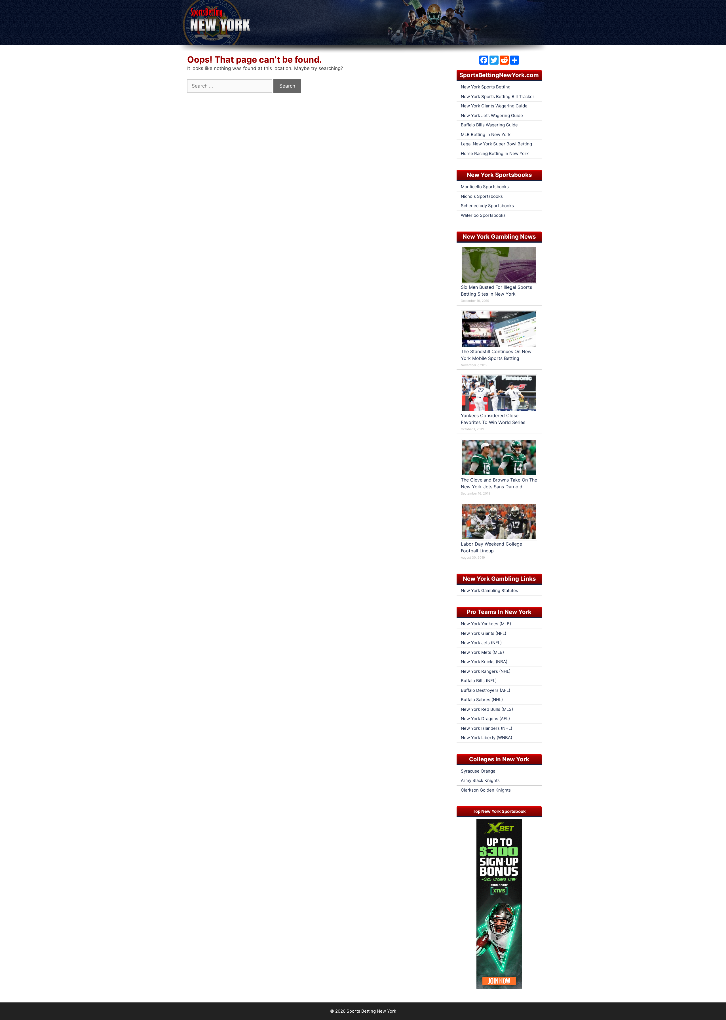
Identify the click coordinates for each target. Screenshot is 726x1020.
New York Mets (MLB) (482, 652)
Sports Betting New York (371, 1011)
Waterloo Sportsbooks (483, 215)
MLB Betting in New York (485, 134)
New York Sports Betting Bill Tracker (497, 96)
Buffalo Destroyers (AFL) (485, 690)
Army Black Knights (480, 780)
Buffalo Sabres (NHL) (482, 699)
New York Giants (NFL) (483, 633)
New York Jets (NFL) (481, 642)
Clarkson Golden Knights (486, 790)
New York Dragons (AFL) (485, 718)
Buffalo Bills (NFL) (479, 680)
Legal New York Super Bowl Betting (496, 144)
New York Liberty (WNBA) (486, 737)
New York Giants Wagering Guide (494, 106)
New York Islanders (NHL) (486, 728)
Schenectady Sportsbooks (487, 205)
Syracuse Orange (478, 771)
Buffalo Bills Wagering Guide (489, 125)
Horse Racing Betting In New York (495, 153)
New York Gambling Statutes (489, 590)
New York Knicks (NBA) (484, 661)
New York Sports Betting (485, 87)
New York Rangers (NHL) (485, 671)
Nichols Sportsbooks (482, 196)
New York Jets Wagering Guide (492, 115)
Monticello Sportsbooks (485, 186)
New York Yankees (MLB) (486, 623)
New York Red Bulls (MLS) (487, 709)
